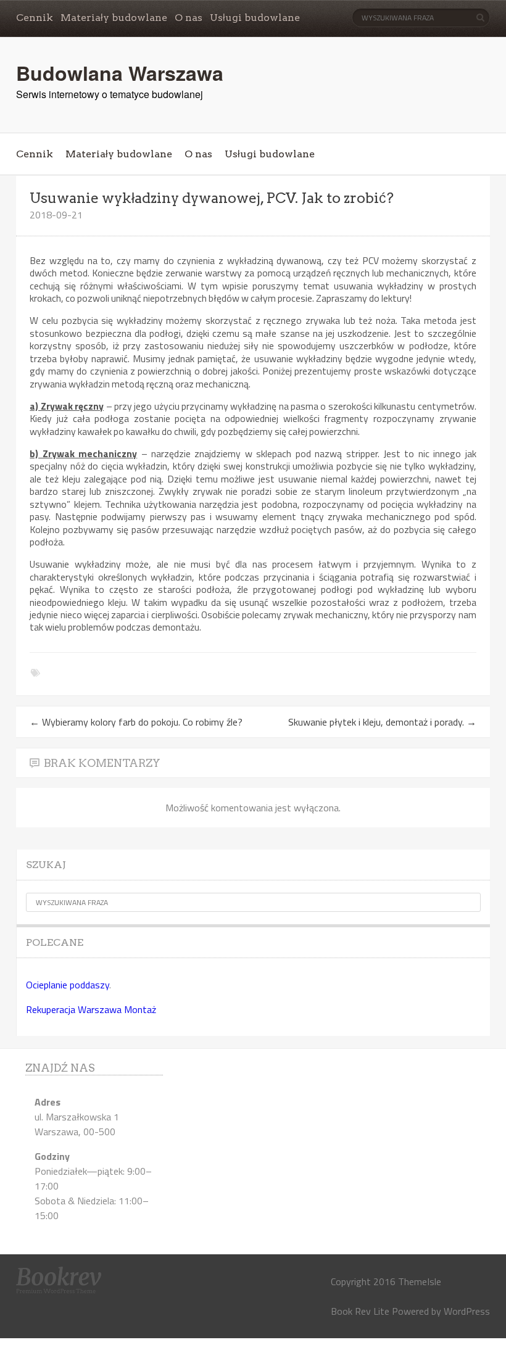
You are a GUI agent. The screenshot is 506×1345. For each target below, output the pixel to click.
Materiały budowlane (113, 17)
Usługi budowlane (255, 17)
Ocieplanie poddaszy (67, 984)
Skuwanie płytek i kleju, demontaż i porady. (382, 721)
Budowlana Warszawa (119, 73)
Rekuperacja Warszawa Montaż (91, 1009)
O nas (188, 17)
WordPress (467, 1311)
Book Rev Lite (360, 1311)
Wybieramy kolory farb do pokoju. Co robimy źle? (136, 721)
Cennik (34, 17)
